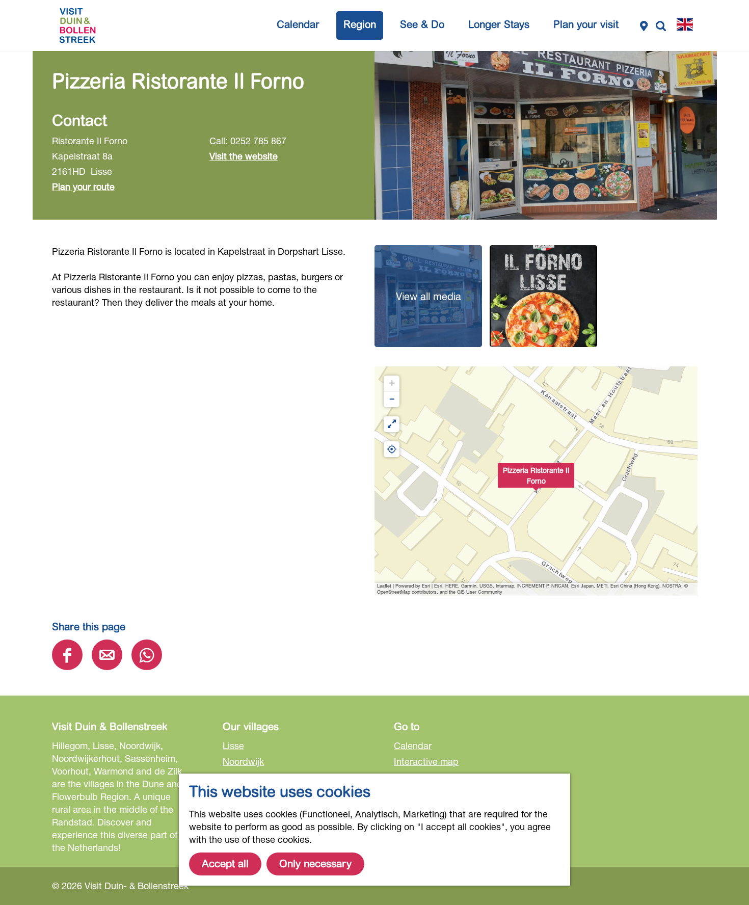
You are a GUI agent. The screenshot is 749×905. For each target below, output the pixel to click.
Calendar (413, 745)
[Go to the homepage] (77, 25)
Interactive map (426, 761)
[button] (536, 481)
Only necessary (315, 864)
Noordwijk (243, 761)
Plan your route (83, 186)
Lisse (233, 745)
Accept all (225, 864)
